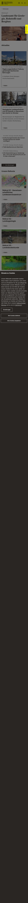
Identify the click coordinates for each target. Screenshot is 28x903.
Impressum (18, 305)
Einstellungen (6, 309)
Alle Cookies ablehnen (14, 315)
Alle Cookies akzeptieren (14, 320)
